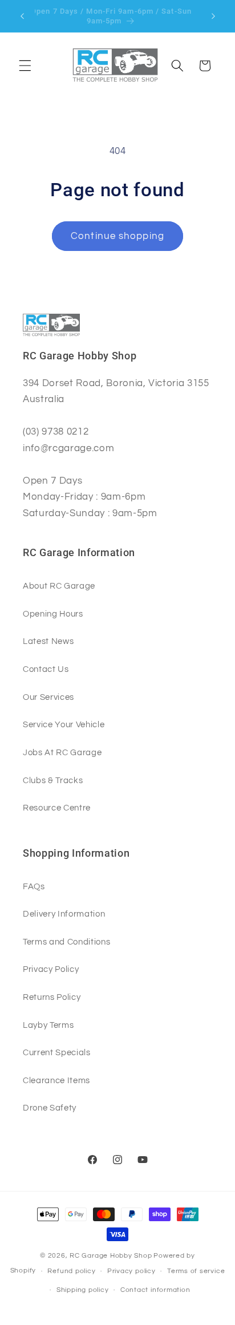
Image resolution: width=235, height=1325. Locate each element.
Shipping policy (82, 1290)
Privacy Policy (51, 969)
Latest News (48, 641)
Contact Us (46, 669)
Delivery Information (64, 913)
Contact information (155, 1290)
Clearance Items (56, 1080)
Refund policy (71, 1271)
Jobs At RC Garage (62, 752)
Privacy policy (131, 1271)
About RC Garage (59, 585)
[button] (25, 65)
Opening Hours (53, 613)
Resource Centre (57, 807)
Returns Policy (51, 997)
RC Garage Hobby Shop (111, 1255)
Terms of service (196, 1271)
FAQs (34, 886)
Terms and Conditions (66, 941)
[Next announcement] (213, 16)
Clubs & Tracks (53, 780)
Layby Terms (48, 1025)
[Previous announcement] (22, 16)
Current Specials (57, 1052)
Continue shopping (117, 236)
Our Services (48, 697)
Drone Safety (49, 1107)
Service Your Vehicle (63, 724)
